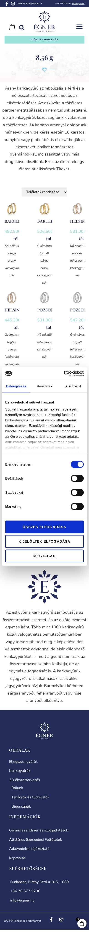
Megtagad (44, 556)
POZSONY (46, 310)
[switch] (77, 478)
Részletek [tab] (44, 386)
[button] (79, 27)
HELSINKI (79, 221)
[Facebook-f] (7, 4)
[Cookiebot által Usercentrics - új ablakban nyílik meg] (64, 374)
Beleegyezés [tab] (16, 386)
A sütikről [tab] (73, 386)
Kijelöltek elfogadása (44, 541)
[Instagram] (13, 4)
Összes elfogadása (44, 527)
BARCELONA (17, 221)
